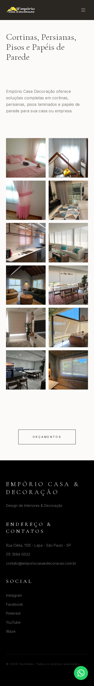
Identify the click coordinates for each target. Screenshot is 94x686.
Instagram (14, 595)
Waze (11, 631)
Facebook (14, 604)
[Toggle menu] (83, 10)
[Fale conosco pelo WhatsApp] (81, 673)
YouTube (13, 622)
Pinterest (13, 613)
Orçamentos (47, 437)
